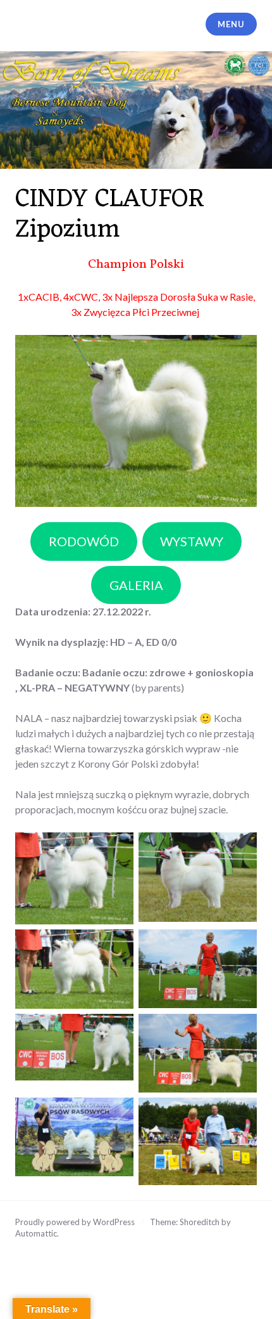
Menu (231, 24)
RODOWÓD (84, 541)
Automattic (36, 1233)
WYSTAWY (191, 541)
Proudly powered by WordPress (75, 1222)
